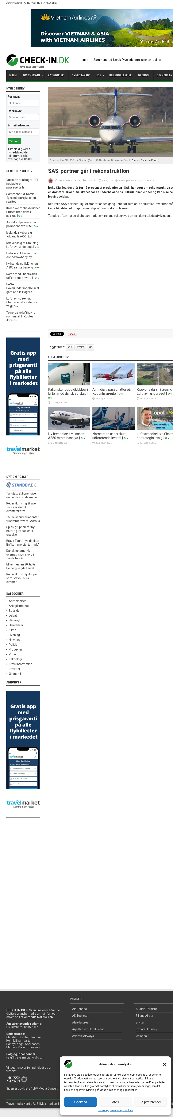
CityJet (80, 347)
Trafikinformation (20, 664)
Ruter (12, 654)
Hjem (13, 75)
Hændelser (16, 625)
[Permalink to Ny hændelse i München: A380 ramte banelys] (69, 428)
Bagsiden (15, 610)
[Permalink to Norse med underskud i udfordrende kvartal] (113, 428)
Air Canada (79, 1009)
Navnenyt (15, 639)
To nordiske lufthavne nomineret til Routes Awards (20, 316)
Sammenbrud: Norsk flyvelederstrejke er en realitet (127, 59)
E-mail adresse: (19, 125)
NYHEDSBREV (49, 2)
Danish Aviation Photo (145, 160)
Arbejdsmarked (19, 605)
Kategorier (56, 75)
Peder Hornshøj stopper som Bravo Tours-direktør (22, 578)
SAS (90, 347)
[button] (164, 1064)
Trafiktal (14, 669)
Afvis (115, 1102)
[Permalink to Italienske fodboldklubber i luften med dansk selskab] (69, 384)
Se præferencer (150, 1102)
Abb (70, 347)
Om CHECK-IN (31, 75)
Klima (12, 630)
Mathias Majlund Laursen (23, 1047)
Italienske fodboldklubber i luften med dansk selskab (68, 392)
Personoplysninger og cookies (115, 1110)
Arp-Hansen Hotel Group (88, 1029)
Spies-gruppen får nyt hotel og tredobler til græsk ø (20, 530)
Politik (13, 644)
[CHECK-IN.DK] (37, 65)
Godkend (80, 1102)
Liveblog (14, 635)
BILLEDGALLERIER (120, 75)
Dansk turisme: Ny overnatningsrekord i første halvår (20, 554)
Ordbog (143, 75)
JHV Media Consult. (45, 1088)
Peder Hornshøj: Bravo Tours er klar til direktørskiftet (21, 507)
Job (98, 75)
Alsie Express (81, 1022)
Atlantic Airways (83, 1036)
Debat (13, 615)
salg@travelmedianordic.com (25, 1057)
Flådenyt (14, 620)
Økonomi (92, 180)
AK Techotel (80, 1015)
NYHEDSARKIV (81, 75)
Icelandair (142, 1036)
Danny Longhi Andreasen (23, 1044)
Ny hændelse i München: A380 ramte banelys (66, 436)
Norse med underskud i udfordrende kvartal (109, 436)
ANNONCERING (32, 2)
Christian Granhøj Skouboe (24, 1037)
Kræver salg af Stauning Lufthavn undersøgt (154, 392)
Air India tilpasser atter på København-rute (111, 392)
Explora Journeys (147, 1029)
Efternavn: (15, 111)
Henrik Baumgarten (19, 1040)
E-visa (140, 1022)
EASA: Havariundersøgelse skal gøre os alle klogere (22, 288)
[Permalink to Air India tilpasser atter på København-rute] (113, 384)
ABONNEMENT (14, 2)
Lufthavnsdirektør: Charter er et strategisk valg (21, 302)
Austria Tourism (146, 1009)
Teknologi (15, 659)
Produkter (15, 649)
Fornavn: (14, 96)
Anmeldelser (17, 601)
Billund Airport (145, 1015)
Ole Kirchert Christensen (69, 180)
